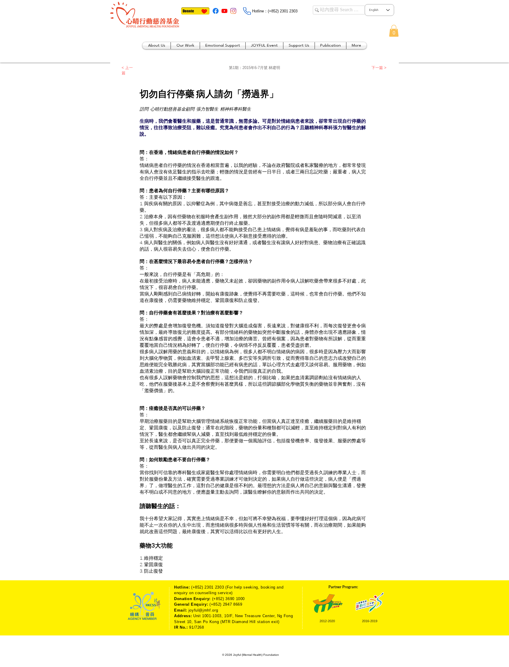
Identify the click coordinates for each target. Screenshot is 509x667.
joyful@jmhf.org (203, 610)
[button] (394, 31)
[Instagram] (233, 11)
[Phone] (247, 11)
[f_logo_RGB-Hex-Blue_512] (216, 11)
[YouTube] (224, 11)
